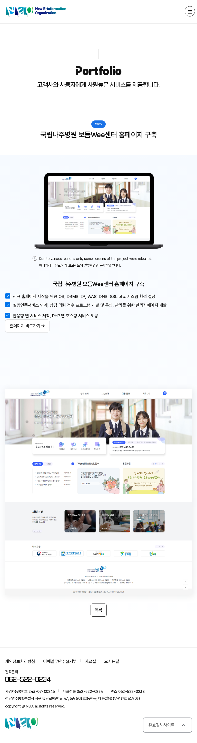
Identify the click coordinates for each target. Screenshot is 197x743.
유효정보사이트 (162, 725)
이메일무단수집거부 (60, 661)
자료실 (90, 661)
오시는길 (111, 661)
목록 (98, 610)
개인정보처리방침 (20, 661)
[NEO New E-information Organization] (36, 12)
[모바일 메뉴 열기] (190, 11)
